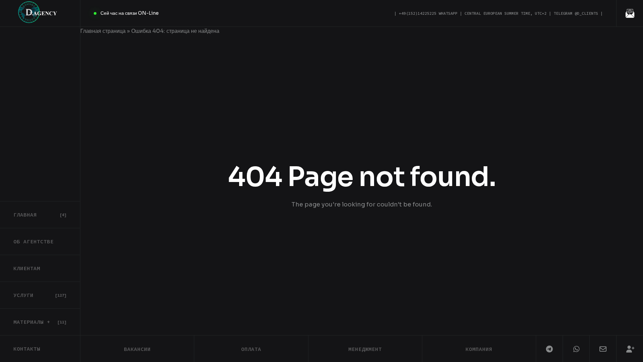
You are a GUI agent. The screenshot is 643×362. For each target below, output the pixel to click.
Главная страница (103, 31)
